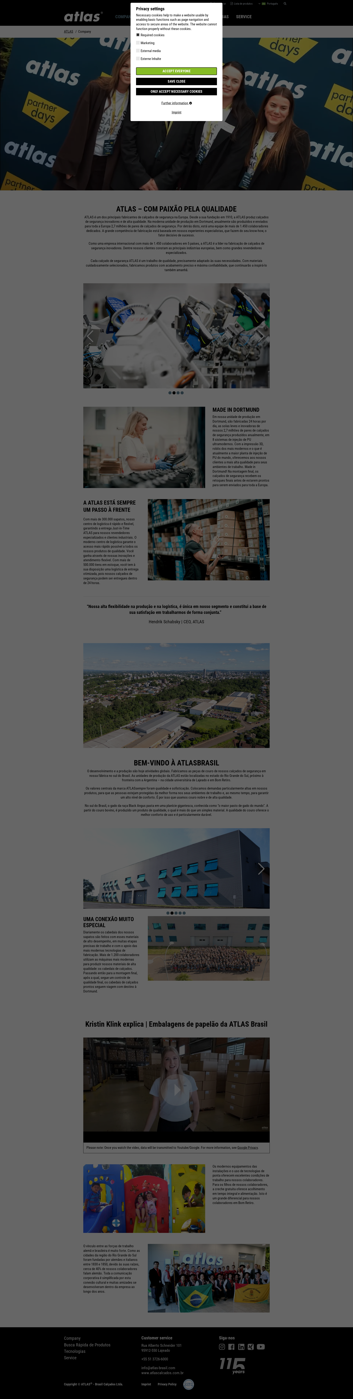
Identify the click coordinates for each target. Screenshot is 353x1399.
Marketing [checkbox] (147, 43)
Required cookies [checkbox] (153, 35)
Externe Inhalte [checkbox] (151, 59)
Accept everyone (176, 71)
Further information (175, 103)
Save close (176, 81)
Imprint (176, 112)
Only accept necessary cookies (176, 91)
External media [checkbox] (151, 51)
